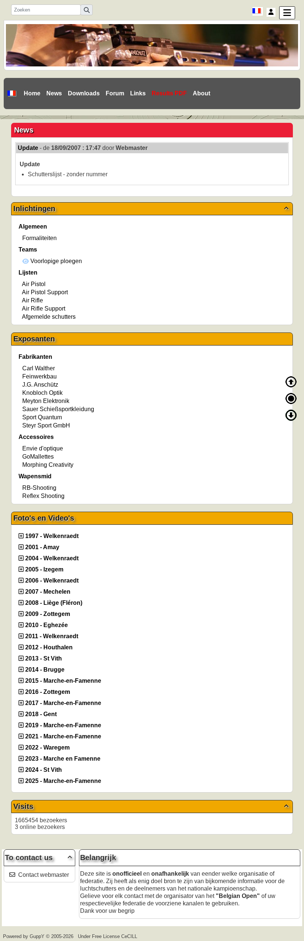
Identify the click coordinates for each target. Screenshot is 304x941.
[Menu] (287, 12)
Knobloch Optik (42, 393)
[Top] (291, 381)
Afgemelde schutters (49, 317)
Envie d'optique (42, 448)
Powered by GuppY (24, 936)
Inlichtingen (150, 208)
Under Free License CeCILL (108, 936)
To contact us (38, 857)
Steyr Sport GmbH (46, 425)
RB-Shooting (39, 488)
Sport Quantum (42, 417)
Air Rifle (32, 300)
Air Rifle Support (43, 308)
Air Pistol (34, 284)
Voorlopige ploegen (55, 261)
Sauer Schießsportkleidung (58, 409)
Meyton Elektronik (45, 401)
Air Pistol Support (45, 292)
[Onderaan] (291, 415)
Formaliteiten (39, 238)
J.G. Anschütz (40, 384)
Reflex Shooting (43, 496)
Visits (150, 806)
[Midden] (291, 398)
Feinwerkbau (39, 376)
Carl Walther (38, 368)
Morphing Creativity (47, 465)
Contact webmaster (43, 875)
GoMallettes (38, 456)
